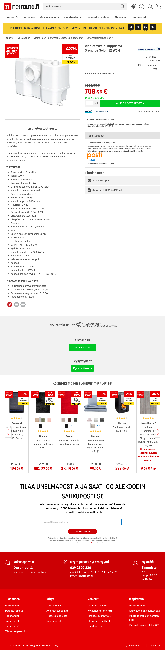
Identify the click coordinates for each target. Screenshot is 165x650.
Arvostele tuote (82, 347)
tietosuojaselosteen (87, 543)
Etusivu (9, 37)
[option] (37, 419)
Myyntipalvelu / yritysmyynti (89, 562)
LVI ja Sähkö (24, 37)
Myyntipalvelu (72, 17)
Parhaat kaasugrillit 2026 (144, 624)
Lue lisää (91, 160)
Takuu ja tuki (12, 621)
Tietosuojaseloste (56, 615)
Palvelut (93, 599)
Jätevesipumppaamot (99, 37)
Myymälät (121, 17)
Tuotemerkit (138, 17)
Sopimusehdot (54, 621)
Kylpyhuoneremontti (100, 610)
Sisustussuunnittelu (99, 615)
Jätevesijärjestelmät (72, 37)
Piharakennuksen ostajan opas (144, 617)
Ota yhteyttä (23, 567)
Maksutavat (12, 605)
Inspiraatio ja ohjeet (98, 17)
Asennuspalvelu (97, 605)
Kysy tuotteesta (82, 368)
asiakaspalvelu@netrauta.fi (30, 572)
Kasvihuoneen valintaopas (144, 610)
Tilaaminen (12, 599)
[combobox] (85, 6)
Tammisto (149, 567)
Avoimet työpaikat (57, 610)
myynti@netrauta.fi (81, 575)
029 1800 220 (80, 567)
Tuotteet (10, 17)
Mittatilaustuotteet (99, 621)
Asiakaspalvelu (49, 17)
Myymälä (148, 562)
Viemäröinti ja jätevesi (46, 37)
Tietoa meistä (54, 605)
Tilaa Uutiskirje (82, 531)
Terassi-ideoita (137, 605)
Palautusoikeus (14, 610)
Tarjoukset (29, 17)
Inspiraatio (136, 599)
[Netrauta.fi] (21, 6)
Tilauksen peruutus (16, 631)
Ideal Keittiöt (95, 626)
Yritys (50, 599)
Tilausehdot (12, 615)
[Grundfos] (149, 49)
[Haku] (122, 6)
